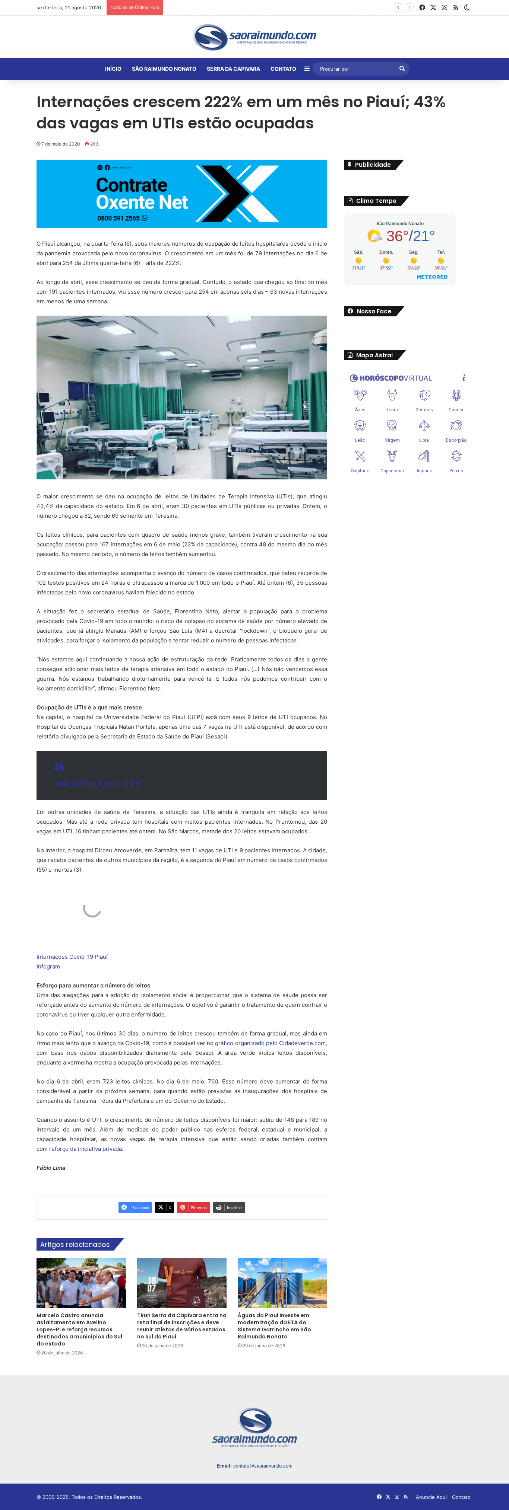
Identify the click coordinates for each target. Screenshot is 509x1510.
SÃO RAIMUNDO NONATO (164, 69)
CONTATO (283, 69)
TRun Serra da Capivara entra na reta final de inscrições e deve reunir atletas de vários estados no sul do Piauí (182, 1325)
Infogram (48, 966)
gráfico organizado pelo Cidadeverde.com (270, 1042)
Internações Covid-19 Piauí (72, 956)
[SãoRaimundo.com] (254, 37)
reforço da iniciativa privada (85, 1148)
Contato (461, 1497)
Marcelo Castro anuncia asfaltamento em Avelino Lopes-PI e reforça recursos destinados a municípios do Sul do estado (306, 7)
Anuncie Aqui (431, 1497)
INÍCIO (113, 69)
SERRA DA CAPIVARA (233, 69)
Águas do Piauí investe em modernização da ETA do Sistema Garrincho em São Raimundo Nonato (274, 1325)
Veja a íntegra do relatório (98, 783)
